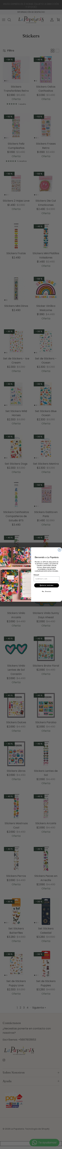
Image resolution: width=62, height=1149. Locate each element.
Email (36, 575)
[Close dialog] (59, 549)
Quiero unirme (46, 585)
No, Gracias (46, 591)
